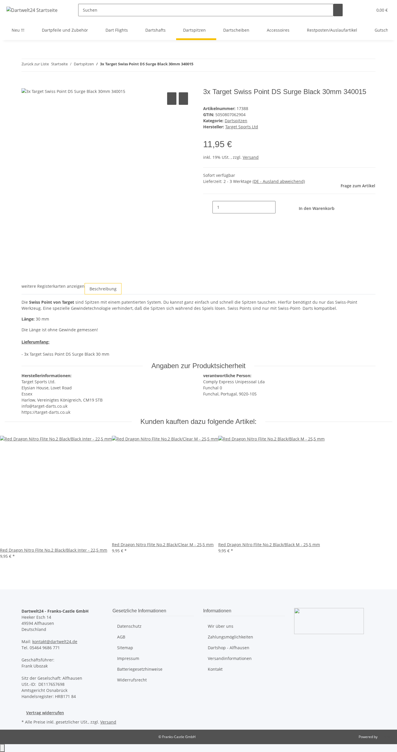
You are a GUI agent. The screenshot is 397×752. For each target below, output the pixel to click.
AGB (121, 637)
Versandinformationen (230, 658)
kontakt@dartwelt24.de (54, 641)
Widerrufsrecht (132, 680)
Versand (251, 157)
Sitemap (125, 647)
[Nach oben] (2, 748)
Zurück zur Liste (35, 63)
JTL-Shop (385, 736)
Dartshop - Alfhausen (228, 647)
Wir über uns (220, 626)
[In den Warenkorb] (26, 84)
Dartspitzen (236, 120)
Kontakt (215, 669)
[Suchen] (338, 10)
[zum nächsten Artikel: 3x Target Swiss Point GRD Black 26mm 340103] (208, 65)
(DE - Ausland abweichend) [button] (279, 181)
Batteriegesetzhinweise (139, 669)
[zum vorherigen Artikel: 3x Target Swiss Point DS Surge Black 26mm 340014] (198, 65)
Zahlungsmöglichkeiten (230, 637)
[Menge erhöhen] (280, 207)
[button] (356, 10)
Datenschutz (129, 626)
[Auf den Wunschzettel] (183, 98)
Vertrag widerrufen (45, 712)
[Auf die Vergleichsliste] (171, 98)
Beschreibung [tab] (103, 289)
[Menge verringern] (207, 207)
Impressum (128, 658)
